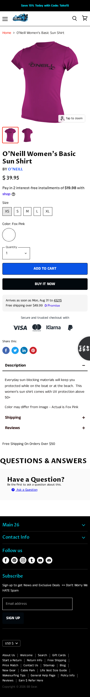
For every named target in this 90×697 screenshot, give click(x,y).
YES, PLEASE (72, 380)
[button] (45, 347)
